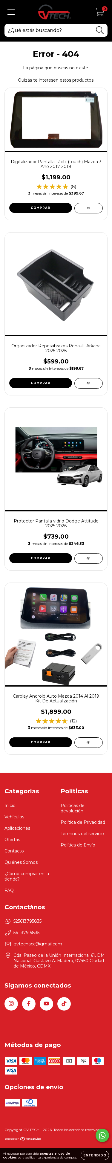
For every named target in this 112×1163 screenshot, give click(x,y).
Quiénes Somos (21, 862)
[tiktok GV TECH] (64, 1004)
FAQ (9, 890)
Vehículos (14, 817)
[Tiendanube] (23, 1139)
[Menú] (11, 12)
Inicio (10, 805)
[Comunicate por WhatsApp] (102, 1135)
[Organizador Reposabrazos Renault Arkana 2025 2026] (88, 383)
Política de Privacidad (83, 822)
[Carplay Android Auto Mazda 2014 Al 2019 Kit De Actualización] (88, 742)
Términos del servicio (82, 833)
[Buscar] (100, 30)
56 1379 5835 (26, 932)
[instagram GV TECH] (11, 1004)
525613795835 (27, 921)
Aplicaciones (17, 828)
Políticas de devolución (73, 808)
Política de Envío (78, 845)
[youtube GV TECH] (46, 1004)
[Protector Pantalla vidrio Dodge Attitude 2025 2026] (88, 558)
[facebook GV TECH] (29, 1004)
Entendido (94, 1155)
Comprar (40, 558)
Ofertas (12, 839)
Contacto (14, 851)
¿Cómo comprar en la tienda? (26, 876)
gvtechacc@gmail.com (37, 944)
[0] (100, 13)
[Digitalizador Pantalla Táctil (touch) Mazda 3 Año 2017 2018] (88, 208)
